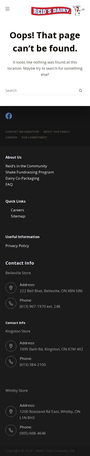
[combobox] (40, 90)
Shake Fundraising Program (29, 172)
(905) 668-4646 (33, 433)
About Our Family (56, 132)
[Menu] (7, 9)
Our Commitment (34, 137)
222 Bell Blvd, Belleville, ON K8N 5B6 (51, 290)
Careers (11, 137)
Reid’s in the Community (26, 165)
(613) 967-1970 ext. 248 (40, 306)
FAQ (9, 184)
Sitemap (18, 216)
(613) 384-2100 (33, 364)
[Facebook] (8, 116)
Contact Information (22, 132)
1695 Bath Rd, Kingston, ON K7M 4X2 (51, 349)
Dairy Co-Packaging (22, 178)
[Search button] (80, 90)
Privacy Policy (17, 245)
